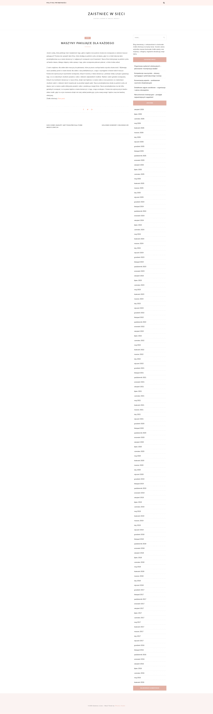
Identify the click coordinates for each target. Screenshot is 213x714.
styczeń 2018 (139, 585)
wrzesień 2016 (139, 659)
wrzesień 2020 (139, 437)
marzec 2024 (138, 243)
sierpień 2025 (139, 165)
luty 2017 (137, 636)
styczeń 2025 (139, 197)
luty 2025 (137, 193)
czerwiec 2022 (139, 340)
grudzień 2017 (139, 590)
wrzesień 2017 (139, 604)
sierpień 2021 (139, 386)
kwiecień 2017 (139, 627)
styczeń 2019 (139, 530)
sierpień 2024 (139, 220)
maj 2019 (137, 511)
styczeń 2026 (139, 142)
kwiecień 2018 (139, 571)
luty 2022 (137, 359)
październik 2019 (140, 488)
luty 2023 (137, 303)
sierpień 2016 (139, 664)
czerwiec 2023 (139, 285)
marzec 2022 (138, 354)
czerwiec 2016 (139, 673)
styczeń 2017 (139, 641)
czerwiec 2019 (139, 507)
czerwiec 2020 (139, 451)
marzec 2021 (138, 410)
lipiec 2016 (138, 668)
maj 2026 (137, 123)
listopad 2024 (139, 206)
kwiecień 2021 (139, 405)
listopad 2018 (139, 539)
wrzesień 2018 (139, 548)
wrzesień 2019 (139, 493)
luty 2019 (137, 525)
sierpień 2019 (139, 497)
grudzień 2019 (139, 479)
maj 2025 (137, 179)
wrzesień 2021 (139, 382)
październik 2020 (140, 433)
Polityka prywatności (56, 2)
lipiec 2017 (138, 613)
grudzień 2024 (139, 202)
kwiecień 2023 (139, 294)
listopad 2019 (139, 484)
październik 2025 (140, 156)
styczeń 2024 (139, 252)
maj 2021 (137, 400)
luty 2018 (137, 581)
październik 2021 (140, 377)
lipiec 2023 (138, 280)
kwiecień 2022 (139, 350)
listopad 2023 (139, 262)
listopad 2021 (139, 373)
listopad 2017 (139, 594)
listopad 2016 (139, 650)
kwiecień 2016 (139, 682)
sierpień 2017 (139, 608)
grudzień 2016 (139, 645)
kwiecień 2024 (139, 239)
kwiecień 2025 (139, 183)
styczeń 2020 (139, 474)
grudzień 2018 (139, 534)
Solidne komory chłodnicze (115, 125)
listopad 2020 (139, 428)
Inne (87, 38)
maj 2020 (137, 456)
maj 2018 (137, 567)
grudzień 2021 (139, 368)
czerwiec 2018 (139, 562)
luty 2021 (137, 414)
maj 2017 (137, 622)
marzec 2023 (138, 299)
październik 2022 (140, 322)
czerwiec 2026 (139, 119)
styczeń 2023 (139, 308)
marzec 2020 (138, 465)
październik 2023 (140, 266)
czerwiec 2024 (139, 229)
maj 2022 (137, 345)
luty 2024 (137, 248)
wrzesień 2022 (139, 326)
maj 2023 (137, 289)
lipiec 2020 (138, 447)
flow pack (61, 98)
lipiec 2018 (138, 557)
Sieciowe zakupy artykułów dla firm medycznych (64, 126)
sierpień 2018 (139, 553)
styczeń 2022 (139, 363)
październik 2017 (140, 599)
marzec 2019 (138, 520)
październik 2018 (140, 544)
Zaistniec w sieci (106, 14)
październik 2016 (140, 654)
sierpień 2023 (139, 276)
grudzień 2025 (139, 146)
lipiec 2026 (138, 114)
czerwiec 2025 (139, 174)
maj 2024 (137, 234)
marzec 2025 (138, 188)
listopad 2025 (139, 151)
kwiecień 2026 (139, 128)
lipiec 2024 (138, 225)
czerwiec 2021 (139, 396)
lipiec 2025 (138, 169)
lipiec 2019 (138, 502)
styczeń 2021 (139, 419)
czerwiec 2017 (139, 618)
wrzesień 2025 (139, 160)
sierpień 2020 (139, 442)
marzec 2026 (138, 132)
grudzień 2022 (139, 313)
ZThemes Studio (120, 705)
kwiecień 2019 (139, 516)
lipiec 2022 (138, 336)
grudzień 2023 (139, 257)
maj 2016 (137, 677)
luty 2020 (137, 470)
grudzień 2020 (139, 423)
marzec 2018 (138, 576)
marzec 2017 (138, 631)
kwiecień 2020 (139, 460)
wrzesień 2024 (139, 216)
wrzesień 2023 (139, 271)
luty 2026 (137, 137)
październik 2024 (140, 211)
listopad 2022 (139, 317)
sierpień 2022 (139, 331)
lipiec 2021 (138, 391)
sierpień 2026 (139, 109)
